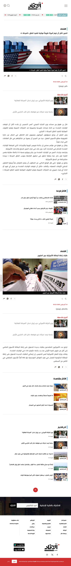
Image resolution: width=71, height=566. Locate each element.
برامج (33, 523)
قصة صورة (47, 533)
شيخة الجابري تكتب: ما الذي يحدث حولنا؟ (41, 219)
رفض (8, 561)
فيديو (48, 527)
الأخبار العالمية (62, 523)
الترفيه (48, 520)
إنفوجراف (48, 530)
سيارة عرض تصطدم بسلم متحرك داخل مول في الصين (38, 386)
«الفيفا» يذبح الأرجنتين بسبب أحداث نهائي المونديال (38, 209)
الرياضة (64, 530)
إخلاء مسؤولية (15, 520)
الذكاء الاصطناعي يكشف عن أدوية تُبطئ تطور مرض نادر (37, 198)
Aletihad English (14, 523)
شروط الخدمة (31, 533)
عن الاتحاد (32, 527)
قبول (14, 561)
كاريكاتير (32, 520)
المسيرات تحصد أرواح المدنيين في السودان (41, 405)
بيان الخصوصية (30, 530)
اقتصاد (64, 527)
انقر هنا (34, 561)
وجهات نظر (63, 533)
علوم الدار (63, 520)
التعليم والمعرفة (46, 523)
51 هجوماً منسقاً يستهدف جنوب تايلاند (42, 396)
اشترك (13, 505)
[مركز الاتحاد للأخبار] (35, 6)
